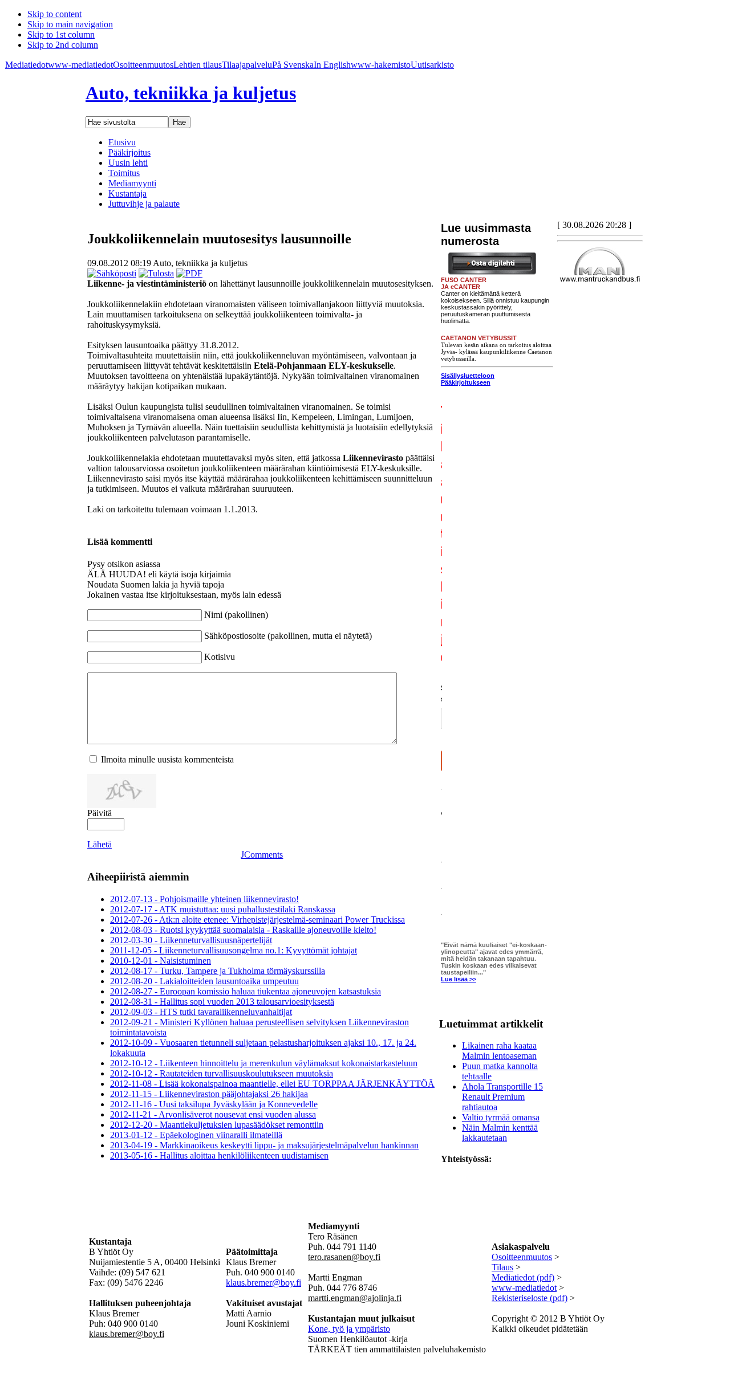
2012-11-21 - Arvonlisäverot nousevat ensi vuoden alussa (213, 1114)
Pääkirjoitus (129, 152)
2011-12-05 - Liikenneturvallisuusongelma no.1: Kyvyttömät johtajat (233, 950)
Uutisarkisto (432, 65)
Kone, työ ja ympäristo (349, 1329)
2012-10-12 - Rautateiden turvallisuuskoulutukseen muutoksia (221, 1073)
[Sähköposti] (111, 273)
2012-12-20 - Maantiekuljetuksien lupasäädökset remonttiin (216, 1125)
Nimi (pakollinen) (236, 614)
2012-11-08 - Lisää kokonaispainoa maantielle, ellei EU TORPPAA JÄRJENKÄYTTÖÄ (272, 1083)
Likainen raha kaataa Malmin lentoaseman (499, 1051)
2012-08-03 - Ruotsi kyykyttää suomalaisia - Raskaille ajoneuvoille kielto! (243, 930)
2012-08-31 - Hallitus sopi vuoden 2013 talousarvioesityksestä (222, 1001)
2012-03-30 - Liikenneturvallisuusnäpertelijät (191, 940)
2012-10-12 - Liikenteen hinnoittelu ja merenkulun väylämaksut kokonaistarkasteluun (263, 1063)
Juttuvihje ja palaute (144, 204)
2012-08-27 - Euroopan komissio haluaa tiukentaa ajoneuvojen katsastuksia (245, 991)
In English (332, 65)
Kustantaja (127, 193)
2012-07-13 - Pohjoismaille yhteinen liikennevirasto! (204, 899)
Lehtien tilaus (197, 65)
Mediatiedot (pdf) (523, 1277)
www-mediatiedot (80, 65)
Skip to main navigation (70, 24)
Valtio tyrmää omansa (501, 1117)
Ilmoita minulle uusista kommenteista (167, 759)
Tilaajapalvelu (247, 65)
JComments (262, 854)
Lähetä (99, 844)
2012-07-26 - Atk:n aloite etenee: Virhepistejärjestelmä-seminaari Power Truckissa (257, 919)
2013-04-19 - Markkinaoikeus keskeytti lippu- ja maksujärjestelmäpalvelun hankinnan (264, 1145)
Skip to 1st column (61, 34)
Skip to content (54, 14)
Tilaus (502, 1267)
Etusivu (122, 142)
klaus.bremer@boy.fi (263, 1282)
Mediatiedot (26, 65)
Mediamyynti (132, 183)
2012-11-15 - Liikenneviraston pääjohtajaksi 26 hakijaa (209, 1094)
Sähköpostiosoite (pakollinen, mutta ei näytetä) (288, 636)
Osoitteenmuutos (143, 65)
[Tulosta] (156, 273)
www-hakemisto (381, 65)
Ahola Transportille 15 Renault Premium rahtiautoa (502, 1097)
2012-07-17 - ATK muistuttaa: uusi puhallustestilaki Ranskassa (222, 909)
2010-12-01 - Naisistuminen (160, 960)
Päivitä (99, 813)
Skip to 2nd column (62, 45)
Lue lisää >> (458, 979)
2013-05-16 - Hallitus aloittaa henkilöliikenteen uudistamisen (219, 1155)
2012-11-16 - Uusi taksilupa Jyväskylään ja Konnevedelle (214, 1104)
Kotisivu (219, 657)
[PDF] (189, 273)
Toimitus (124, 173)
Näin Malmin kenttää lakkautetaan (500, 1133)
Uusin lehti (128, 163)
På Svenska (293, 65)
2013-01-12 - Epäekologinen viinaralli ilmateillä (196, 1135)
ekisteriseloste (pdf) (532, 1298)
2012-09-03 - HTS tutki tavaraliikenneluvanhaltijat (201, 1012)
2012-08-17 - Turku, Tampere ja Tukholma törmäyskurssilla (217, 971)
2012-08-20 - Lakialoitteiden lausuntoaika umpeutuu (204, 981)
